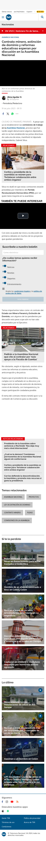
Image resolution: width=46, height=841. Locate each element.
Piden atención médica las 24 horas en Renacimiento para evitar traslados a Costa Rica (22, 561)
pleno (30, 512)
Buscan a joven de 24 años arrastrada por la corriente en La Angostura (21, 613)
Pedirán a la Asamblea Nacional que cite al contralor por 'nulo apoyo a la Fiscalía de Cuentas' (21, 357)
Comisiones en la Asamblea (16, 520)
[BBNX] (4, 834)
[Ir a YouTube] (12, 801)
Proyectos (34, 497)
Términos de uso (8, 822)
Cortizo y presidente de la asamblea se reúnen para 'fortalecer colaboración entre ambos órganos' (20, 176)
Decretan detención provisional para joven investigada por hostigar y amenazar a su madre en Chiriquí (23, 639)
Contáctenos (6, 827)
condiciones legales (22, 291)
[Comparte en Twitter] (7, 113)
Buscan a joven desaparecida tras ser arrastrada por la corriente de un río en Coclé (22, 730)
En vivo (41, 11)
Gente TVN (6, 818)
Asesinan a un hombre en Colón (21, 758)
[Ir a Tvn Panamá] (22, 17)
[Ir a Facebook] (3, 801)
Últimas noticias (7, 12)
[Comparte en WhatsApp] (12, 113)
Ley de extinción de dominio (17, 505)
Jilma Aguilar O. (14, 97)
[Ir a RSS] (18, 801)
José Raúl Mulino (19, 12)
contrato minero (12, 512)
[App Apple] (3, 811)
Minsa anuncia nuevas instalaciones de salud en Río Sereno (19, 704)
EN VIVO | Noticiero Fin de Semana (22, 31)
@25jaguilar (14, 99)
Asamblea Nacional (16, 128)
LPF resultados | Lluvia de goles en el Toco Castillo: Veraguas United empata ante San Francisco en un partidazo (22, 781)
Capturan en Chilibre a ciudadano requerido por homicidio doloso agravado (22, 664)
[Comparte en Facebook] (3, 113)
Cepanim (29, 12)
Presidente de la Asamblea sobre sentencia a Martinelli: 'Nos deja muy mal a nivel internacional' (21, 445)
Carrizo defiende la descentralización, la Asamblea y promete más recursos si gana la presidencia (22, 478)
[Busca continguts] (42, 17)
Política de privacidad (32, 818)
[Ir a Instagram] (7, 801)
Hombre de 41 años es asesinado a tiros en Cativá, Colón (22, 588)
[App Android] (8, 811)
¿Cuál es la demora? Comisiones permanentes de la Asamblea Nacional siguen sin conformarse (22, 456)
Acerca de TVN (29, 822)
